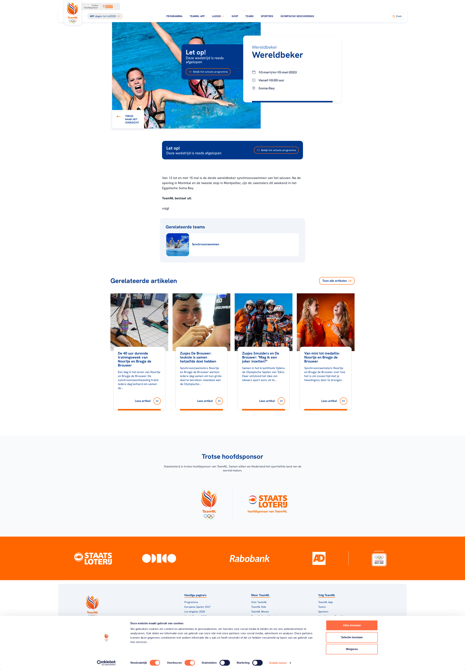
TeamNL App (197, 16)
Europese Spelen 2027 (197, 606)
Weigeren (352, 649)
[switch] (190, 663)
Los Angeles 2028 (194, 611)
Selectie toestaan (352, 637)
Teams (249, 16)
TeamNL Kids (258, 606)
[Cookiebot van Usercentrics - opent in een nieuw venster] (106, 663)
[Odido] (159, 558)
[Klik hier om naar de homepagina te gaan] (73, 12)
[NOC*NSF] (379, 558)
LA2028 (216, 16)
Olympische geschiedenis (297, 16)
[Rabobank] (250, 558)
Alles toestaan (352, 625)
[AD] (319, 558)
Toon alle (334, 281)
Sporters (267, 16)
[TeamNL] (209, 503)
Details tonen (277, 662)
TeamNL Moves (260, 611)
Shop (235, 16)
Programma (174, 16)
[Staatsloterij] (93, 558)
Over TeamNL (259, 602)
